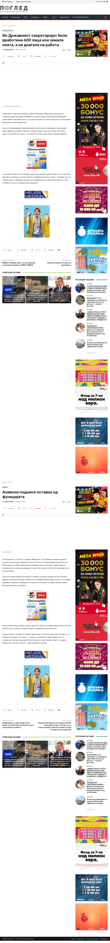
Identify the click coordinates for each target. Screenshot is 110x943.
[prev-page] (3, 306)
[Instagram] (99, 1)
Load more (90, 353)
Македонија (11, 26)
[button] (105, 17)
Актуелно (13, 292)
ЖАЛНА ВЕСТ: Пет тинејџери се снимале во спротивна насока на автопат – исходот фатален (37, 297)
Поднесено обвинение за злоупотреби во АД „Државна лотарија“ (97, 345)
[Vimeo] (104, 1)
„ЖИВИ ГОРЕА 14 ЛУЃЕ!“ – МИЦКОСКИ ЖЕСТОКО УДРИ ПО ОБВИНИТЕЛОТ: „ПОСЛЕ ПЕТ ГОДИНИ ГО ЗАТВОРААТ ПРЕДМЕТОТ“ (59, 297)
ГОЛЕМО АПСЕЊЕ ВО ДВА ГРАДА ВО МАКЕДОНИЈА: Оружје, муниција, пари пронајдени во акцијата (13, 298)
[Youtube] (106, 1)
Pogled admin (9, 49)
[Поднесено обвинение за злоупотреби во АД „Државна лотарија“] (80, 343)
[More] (59, 250)
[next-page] (7, 306)
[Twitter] (101, 1)
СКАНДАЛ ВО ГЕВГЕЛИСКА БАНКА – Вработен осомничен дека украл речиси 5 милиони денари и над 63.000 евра (96, 331)
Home (4, 26)
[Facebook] (96, 1)
